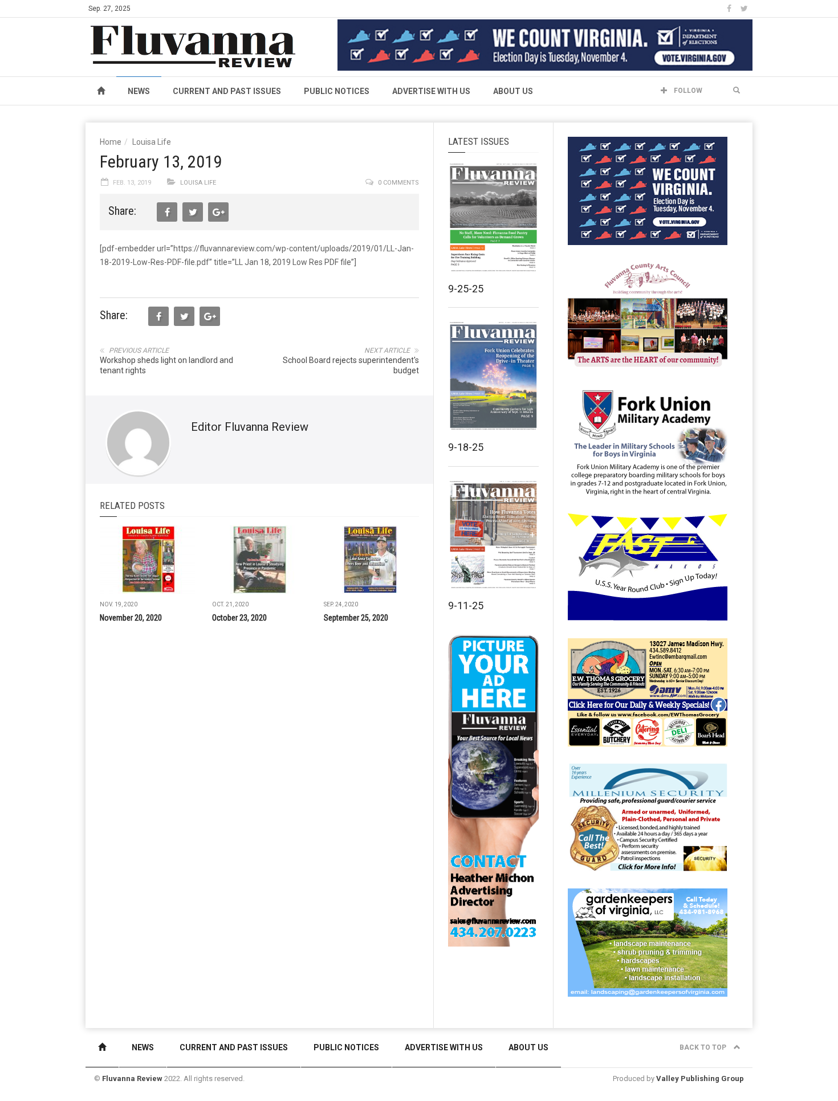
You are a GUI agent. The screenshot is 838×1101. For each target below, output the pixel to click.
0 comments (398, 182)
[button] (736, 90)
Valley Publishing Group (700, 1078)
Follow (687, 91)
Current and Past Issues (227, 91)
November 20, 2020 (131, 617)
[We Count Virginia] (544, 44)
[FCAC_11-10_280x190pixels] (647, 315)
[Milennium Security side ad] (647, 816)
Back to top (704, 1047)
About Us (513, 91)
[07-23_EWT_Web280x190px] (647, 691)
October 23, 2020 (239, 617)
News (139, 91)
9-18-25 (465, 447)
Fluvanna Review (132, 1078)
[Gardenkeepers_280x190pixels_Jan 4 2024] (647, 942)
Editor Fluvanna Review (249, 427)
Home (110, 141)
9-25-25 (465, 289)
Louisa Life (151, 141)
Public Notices (336, 91)
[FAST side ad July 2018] (647, 566)
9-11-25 (465, 605)
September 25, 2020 (356, 617)
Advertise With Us (431, 91)
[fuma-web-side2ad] (648, 441)
